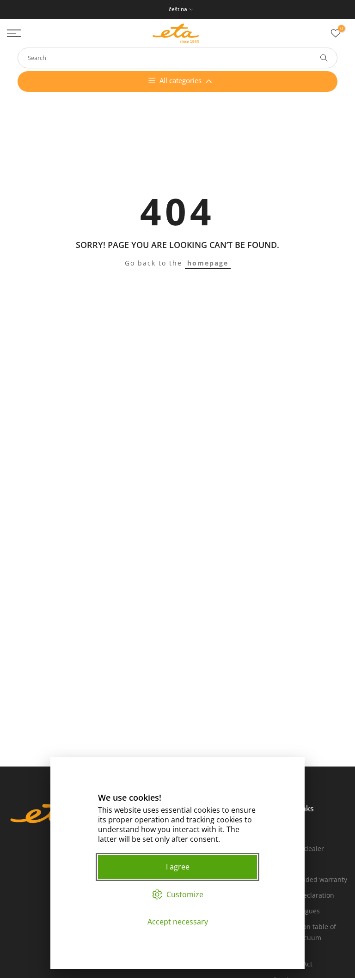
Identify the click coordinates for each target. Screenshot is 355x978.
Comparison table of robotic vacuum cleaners (304, 937)
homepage (207, 263)
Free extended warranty (310, 879)
